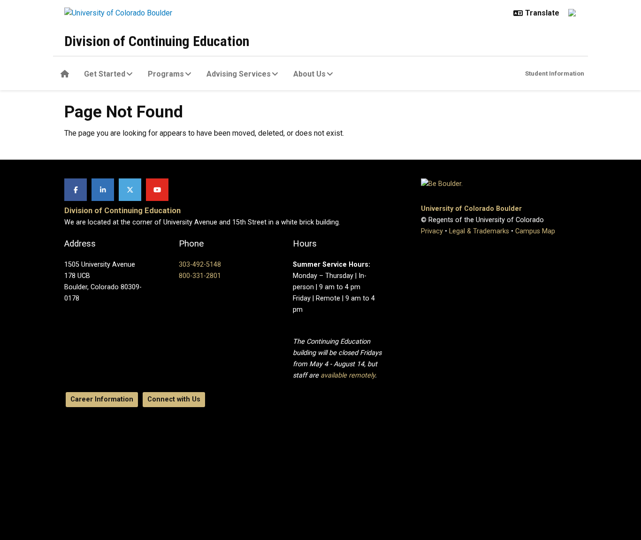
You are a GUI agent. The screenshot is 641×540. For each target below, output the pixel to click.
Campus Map (535, 231)
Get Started (104, 73)
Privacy (432, 231)
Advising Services (238, 73)
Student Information (554, 73)
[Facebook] (75, 189)
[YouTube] (157, 189)
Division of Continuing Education (156, 41)
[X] (130, 189)
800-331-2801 (200, 276)
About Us (309, 73)
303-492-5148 (200, 265)
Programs (166, 73)
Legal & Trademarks (479, 231)
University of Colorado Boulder (471, 209)
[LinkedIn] (103, 189)
